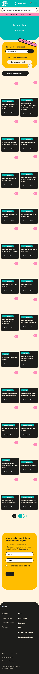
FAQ (19, 628)
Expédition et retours (25, 632)
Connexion (22, 3)
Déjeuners (6, 460)
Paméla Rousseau (8, 623)
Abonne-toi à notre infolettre (19, 566)
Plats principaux (8, 101)
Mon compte (22, 618)
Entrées (6, 354)
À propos (5, 614)
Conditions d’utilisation (9, 661)
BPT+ (20, 614)
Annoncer (5, 627)
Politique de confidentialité (10, 654)
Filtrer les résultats (14, 73)
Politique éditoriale (7, 657)
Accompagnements (8, 425)
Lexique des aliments (25, 637)
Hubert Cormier (7, 618)
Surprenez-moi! (18, 62)
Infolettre (21, 623)
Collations (25, 353)
